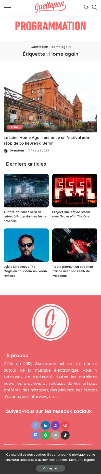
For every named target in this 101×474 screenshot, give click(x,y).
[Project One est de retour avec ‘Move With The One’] (74, 190)
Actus (15, 127)
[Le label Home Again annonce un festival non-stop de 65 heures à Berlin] (50, 100)
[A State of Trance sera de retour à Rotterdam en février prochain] (26, 190)
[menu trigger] (8, 7)
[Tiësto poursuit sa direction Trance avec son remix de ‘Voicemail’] (74, 245)
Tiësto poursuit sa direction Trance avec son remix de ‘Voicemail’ (72, 271)
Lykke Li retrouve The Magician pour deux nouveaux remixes (25, 271)
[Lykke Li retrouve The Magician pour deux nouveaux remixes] (26, 245)
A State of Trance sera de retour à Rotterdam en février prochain (26, 216)
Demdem (17, 150)
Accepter (50, 468)
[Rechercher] (94, 7)
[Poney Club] (50, 27)
